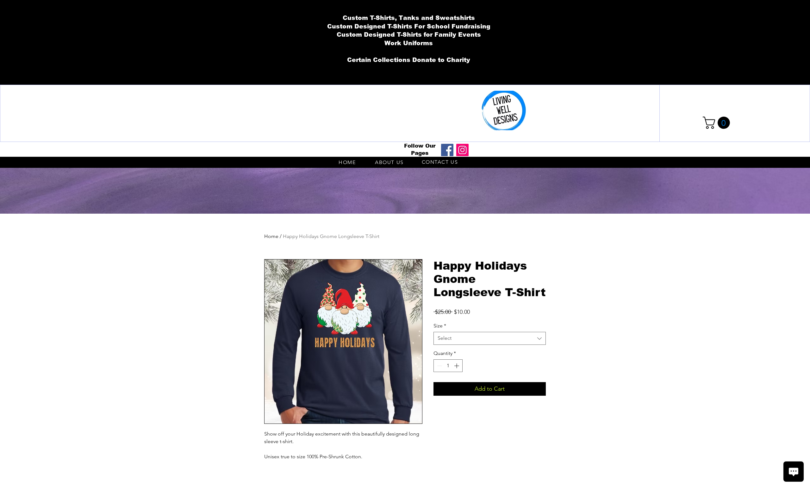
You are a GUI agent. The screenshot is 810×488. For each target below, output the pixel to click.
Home (271, 236)
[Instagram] (462, 150)
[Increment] (457, 366)
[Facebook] (447, 150)
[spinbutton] (448, 366)
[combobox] (489, 338)
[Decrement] (438, 366)
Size (439, 326)
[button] (718, 123)
